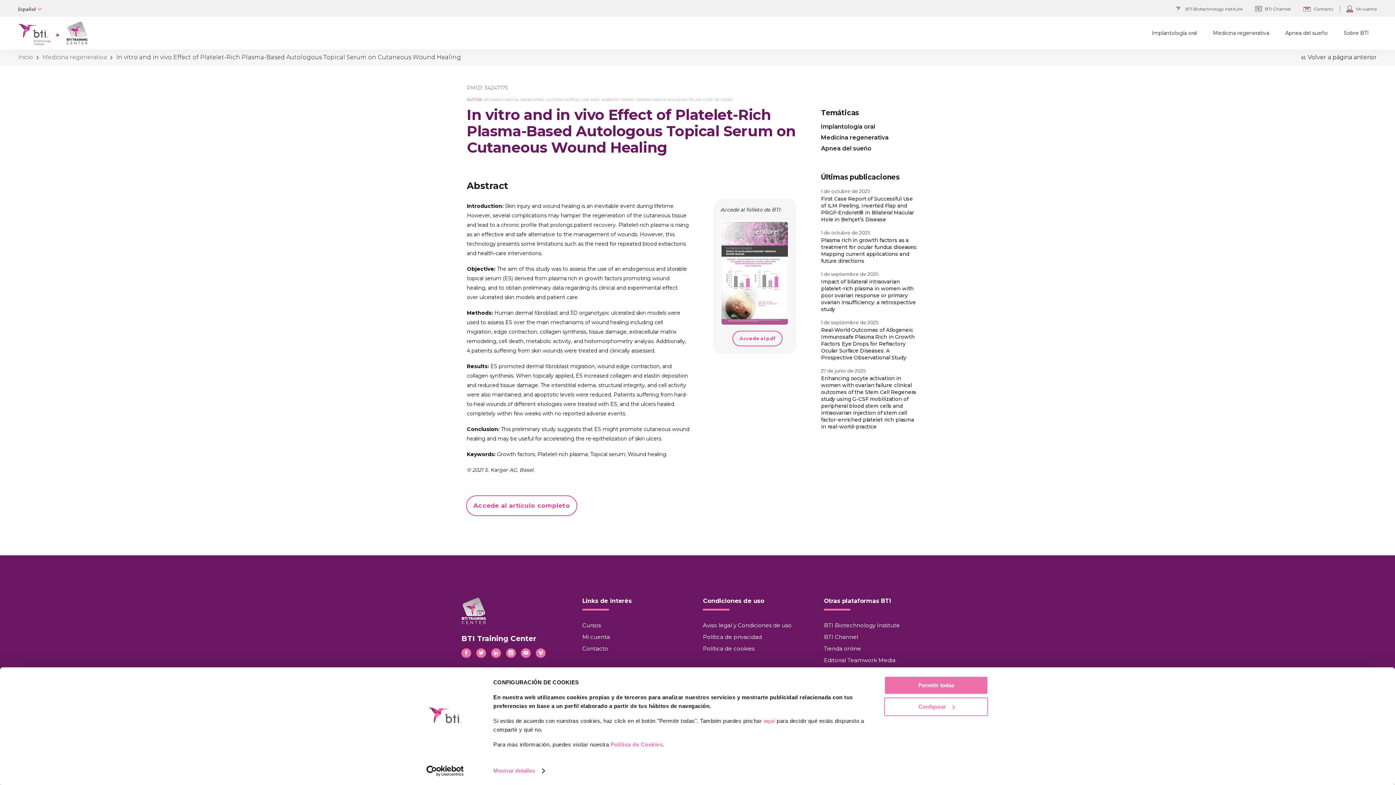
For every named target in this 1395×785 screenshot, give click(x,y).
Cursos (591, 625)
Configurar (932, 707)
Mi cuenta (596, 636)
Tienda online (842, 648)
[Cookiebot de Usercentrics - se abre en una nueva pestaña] (445, 770)
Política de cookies (729, 648)
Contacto (595, 648)
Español (27, 9)
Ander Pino (532, 99)
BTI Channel (841, 636)
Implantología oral (848, 126)
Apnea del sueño (846, 148)
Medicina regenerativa (75, 57)
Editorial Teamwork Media (859, 660)
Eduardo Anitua (501, 99)
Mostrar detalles (514, 771)
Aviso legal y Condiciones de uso (747, 625)
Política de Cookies (637, 744)
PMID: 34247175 (487, 88)
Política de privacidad (732, 636)
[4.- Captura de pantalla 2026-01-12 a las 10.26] (754, 273)
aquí (769, 721)
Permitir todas (936, 685)
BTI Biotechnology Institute (862, 625)
